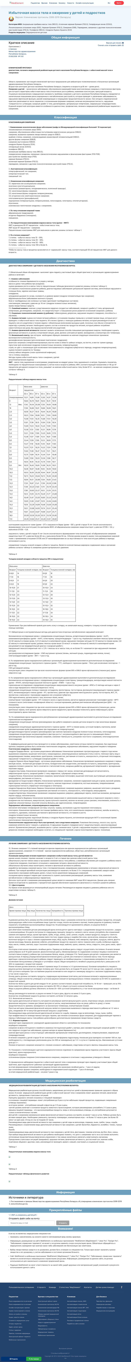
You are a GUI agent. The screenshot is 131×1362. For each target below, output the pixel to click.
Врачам (44, 3)
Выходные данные (65, 1348)
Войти (119, 3)
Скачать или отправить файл (110, 45)
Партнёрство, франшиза (104, 1301)
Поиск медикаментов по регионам (20, 1301)
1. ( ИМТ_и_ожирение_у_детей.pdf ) (23, 1215)
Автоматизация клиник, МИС (76, 1301)
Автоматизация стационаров (76, 1311)
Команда (52, 1287)
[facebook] (121, 1287)
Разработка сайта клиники (75, 1323)
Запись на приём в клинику (18, 1314)
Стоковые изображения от (60, 1353)
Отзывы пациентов (15, 1323)
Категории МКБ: (15, 24)
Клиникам (53, 3)
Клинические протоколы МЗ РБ (48, 1311)
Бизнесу (62, 3)
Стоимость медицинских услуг (19, 1320)
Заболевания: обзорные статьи (48, 1319)
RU (109, 3)
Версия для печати (114, 43)
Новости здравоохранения (47, 1322)
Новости (70, 3)
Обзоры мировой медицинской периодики (48, 1315)
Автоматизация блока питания (77, 1317)
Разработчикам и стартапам (105, 1307)
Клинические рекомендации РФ (48, 1307)
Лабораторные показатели (47, 1329)
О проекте (41, 1287)
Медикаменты (42, 1326)
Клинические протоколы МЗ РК (48, 1304)
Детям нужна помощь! (105, 1287)
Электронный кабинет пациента (19, 1336)
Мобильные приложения (17, 1340)
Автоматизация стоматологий (77, 1304)
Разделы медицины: (17, 32)
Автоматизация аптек (74, 1314)
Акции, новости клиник (16, 1317)
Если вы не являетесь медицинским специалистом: (30, 1234)
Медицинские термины (46, 1332)
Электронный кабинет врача (47, 1301)
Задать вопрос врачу (15, 1327)
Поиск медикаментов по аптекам (20, 1304)
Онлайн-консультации (85, 3)
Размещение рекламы (103, 1304)
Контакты (88, 1287)
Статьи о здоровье (15, 1330)
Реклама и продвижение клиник (78, 1320)
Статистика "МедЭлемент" (70, 1287)
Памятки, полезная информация (19, 1333)
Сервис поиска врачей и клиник (19, 1311)
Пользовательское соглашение (21, 1287)
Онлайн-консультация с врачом (19, 1307)
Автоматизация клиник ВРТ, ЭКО (78, 1307)
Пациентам (35, 3)
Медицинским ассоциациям (105, 1311)
